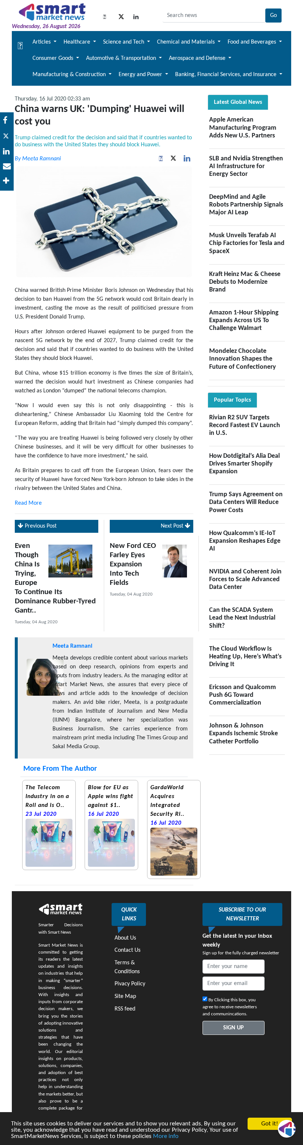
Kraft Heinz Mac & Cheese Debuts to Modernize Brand (244, 282)
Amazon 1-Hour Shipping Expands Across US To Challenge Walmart (244, 320)
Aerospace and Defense (198, 58)
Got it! (269, 1124)
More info (165, 1136)
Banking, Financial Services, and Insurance (226, 75)
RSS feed (125, 1009)
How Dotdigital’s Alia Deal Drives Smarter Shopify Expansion (244, 464)
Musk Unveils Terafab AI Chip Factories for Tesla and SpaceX (247, 243)
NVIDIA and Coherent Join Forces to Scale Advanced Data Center (245, 579)
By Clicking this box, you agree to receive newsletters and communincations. (229, 1007)
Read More (28, 503)
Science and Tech (124, 42)
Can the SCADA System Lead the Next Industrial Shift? (242, 618)
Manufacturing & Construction (70, 75)
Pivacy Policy (130, 984)
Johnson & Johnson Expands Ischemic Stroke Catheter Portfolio (243, 733)
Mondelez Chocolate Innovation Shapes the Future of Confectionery (242, 359)
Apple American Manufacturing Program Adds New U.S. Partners (242, 128)
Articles (42, 42)
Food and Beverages (253, 42)
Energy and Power (141, 75)
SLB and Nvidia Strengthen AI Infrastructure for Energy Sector (246, 166)
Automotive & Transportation (121, 58)
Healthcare (78, 42)
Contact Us (127, 950)
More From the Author (60, 769)
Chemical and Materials (186, 42)
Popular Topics (232, 400)
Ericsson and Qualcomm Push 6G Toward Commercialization (242, 695)
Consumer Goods (54, 58)
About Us (125, 938)
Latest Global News (238, 102)
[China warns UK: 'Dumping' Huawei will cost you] (7, 152)
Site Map (125, 996)
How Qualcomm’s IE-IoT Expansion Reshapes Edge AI (244, 541)
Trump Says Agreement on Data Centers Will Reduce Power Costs (246, 502)
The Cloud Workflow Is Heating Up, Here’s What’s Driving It (245, 657)
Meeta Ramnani (72, 646)
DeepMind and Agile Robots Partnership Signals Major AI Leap (246, 205)
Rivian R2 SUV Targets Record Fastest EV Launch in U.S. (244, 425)
